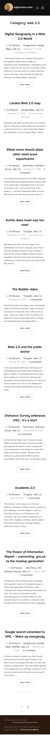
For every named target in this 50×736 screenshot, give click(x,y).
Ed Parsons (14, 45)
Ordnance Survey (12, 571)
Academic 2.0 (25, 488)
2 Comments (36, 299)
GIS (39, 568)
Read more (27, 84)
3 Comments (35, 362)
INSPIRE (16, 647)
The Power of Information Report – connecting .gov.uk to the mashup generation (25, 556)
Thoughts (27, 231)
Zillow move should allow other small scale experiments (25, 154)
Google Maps (27, 110)
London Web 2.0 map (25, 103)
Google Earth (29, 45)
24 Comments (25, 434)
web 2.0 (16, 49)
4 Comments (29, 650)
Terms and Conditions (29, 729)
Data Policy (28, 165)
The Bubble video (25, 289)
